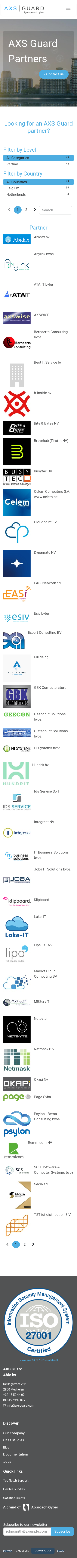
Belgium (37, 188)
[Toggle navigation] (68, 9)
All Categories (37, 158)
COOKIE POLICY (43, 1551)
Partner (37, 164)
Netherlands (37, 194)
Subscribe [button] (62, 1531)
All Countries (37, 182)
